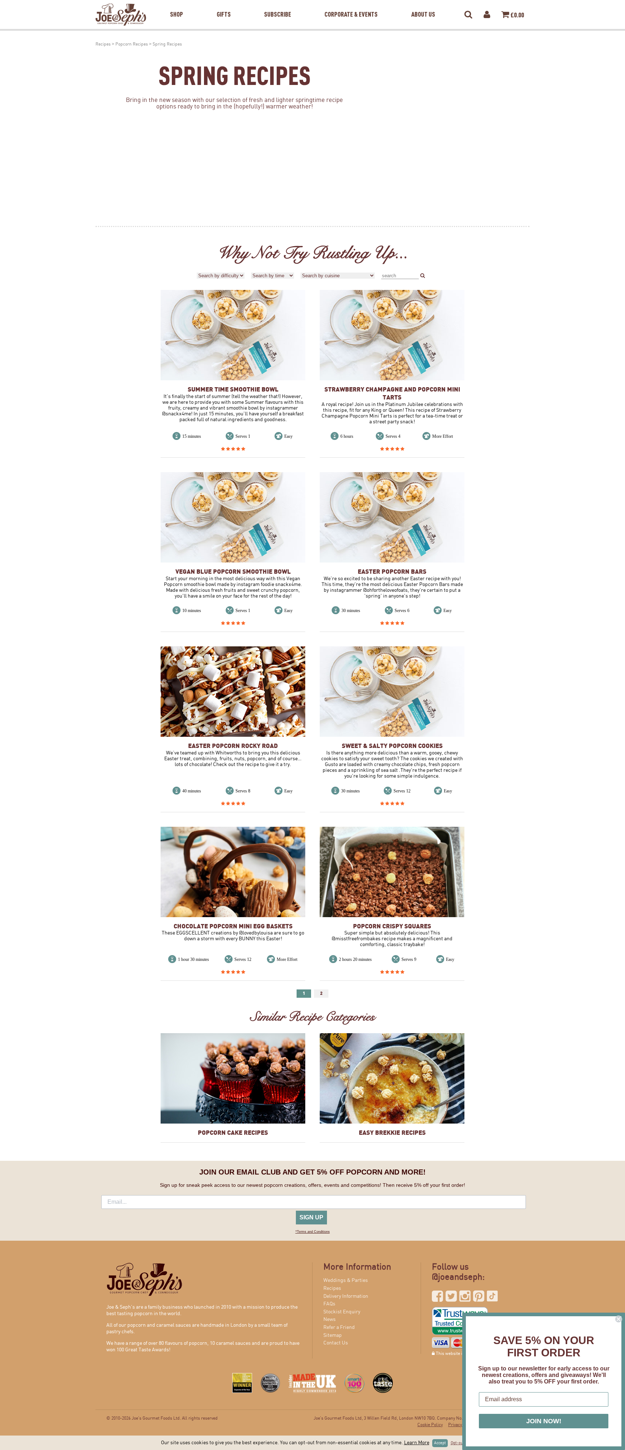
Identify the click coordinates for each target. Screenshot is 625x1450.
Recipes (103, 44)
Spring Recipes (167, 44)
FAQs (329, 1304)
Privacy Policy (461, 1425)
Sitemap (332, 1335)
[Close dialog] (618, 1319)
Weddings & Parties (345, 1280)
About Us (423, 5)
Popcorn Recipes (131, 44)
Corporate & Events (351, 5)
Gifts (224, 5)
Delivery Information (345, 1296)
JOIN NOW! (543, 1421)
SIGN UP (311, 1217)
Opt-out (457, 1443)
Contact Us (335, 1343)
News (329, 1319)
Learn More (416, 1442)
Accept (440, 1443)
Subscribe (277, 5)
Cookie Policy (430, 1425)
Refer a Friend (339, 1327)
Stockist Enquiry (341, 1312)
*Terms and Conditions (313, 1231)
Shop (176, 5)
